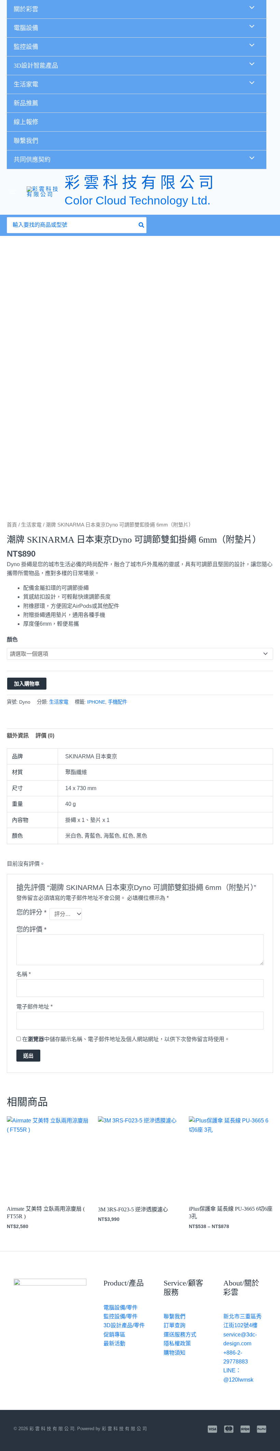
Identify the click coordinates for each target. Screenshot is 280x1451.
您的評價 (31, 929)
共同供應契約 (32, 159)
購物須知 (174, 1353)
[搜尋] (141, 225)
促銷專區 (114, 1334)
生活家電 (26, 84)
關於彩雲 (26, 9)
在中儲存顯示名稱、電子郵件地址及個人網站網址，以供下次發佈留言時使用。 (126, 1039)
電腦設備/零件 (120, 1307)
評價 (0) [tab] (45, 735)
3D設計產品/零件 (124, 1325)
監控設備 (26, 46)
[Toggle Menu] (250, 8)
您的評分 (31, 912)
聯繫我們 (26, 140)
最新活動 (114, 1343)
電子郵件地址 (34, 1007)
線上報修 (26, 122)
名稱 (23, 974)
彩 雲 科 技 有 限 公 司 (139, 182)
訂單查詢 (174, 1325)
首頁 (12, 525)
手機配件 (117, 702)
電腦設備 (26, 28)
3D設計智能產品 (36, 65)
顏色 (12, 639)
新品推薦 (26, 103)
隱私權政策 (177, 1343)
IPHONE (96, 702)
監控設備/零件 (120, 1316)
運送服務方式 (180, 1334)
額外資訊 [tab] (18, 735)
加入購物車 (27, 684)
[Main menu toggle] (12, 192)
